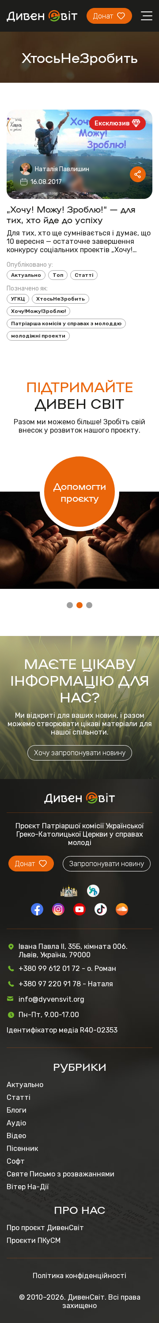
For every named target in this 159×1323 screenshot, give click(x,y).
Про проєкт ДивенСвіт (45, 1228)
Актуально (26, 275)
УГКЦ (18, 299)
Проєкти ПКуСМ (34, 1240)
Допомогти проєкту (79, 491)
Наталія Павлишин (62, 169)
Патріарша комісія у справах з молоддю (66, 323)
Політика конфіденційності (79, 1276)
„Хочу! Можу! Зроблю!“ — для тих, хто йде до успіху (71, 213)
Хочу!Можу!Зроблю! (38, 311)
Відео (16, 1136)
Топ (58, 275)
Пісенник (22, 1148)
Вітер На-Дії (28, 1187)
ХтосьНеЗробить (60, 299)
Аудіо (16, 1123)
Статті (84, 275)
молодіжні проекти (38, 336)
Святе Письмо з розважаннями (60, 1174)
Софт (16, 1161)
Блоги (16, 1110)
